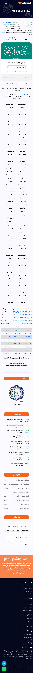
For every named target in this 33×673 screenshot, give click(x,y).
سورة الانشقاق (27, 353)
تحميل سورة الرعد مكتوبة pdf (23, 317)
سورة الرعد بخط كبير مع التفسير (22, 320)
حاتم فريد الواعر (22, 131)
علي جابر (10, 212)
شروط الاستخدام (27, 589)
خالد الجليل (10, 121)
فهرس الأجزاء (28, 621)
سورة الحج (28, 337)
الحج (13, 530)
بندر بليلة (22, 121)
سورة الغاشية (6, 353)
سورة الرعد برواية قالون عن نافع (22, 314)
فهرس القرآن (28, 618)
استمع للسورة (26, 23)
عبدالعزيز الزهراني (22, 191)
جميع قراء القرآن (10, 72)
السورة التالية (9, 84)
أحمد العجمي (22, 111)
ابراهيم (14, 527)
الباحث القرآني (28, 602)
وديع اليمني (10, 292)
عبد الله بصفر (10, 191)
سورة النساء (7, 327)
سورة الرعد (9, 23)
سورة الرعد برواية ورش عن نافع (22, 311)
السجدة (19, 534)
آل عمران (18, 327)
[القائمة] (2, 3)
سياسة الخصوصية (27, 586)
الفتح (21, 537)
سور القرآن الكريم (27, 637)
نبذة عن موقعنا (28, 591)
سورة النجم (28, 347)
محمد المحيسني (22, 252)
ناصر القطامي (10, 282)
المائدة (26, 527)
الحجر (9, 527)
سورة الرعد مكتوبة (26, 309)
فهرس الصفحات (28, 627)
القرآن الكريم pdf (28, 635)
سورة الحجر (28, 333)
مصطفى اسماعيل (22, 282)
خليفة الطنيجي (22, 141)
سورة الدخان (7, 340)
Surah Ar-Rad (6, 25)
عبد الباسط (22, 171)
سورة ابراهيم (7, 330)
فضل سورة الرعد (27, 323)
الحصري (10, 262)
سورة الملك (17, 350)
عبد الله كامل (10, 201)
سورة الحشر (28, 350)
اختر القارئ (27, 25)
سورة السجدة (27, 340)
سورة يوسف (17, 330)
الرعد (16, 84)
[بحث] (6, 378)
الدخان (26, 537)
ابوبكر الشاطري (10, 151)
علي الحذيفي (22, 212)
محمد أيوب (10, 242)
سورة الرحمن (17, 347)
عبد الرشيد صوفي (10, 181)
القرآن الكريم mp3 (26, 94)
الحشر (9, 541)
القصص (8, 530)
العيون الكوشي (10, 222)
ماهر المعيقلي (23, 242)
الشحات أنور (22, 161)
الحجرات (15, 537)
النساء (11, 523)
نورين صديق (22, 292)
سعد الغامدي (10, 141)
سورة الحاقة (7, 350)
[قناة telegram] (4, 663)
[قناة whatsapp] (4, 669)
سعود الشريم (22, 151)
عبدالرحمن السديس (23, 181)
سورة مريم (7, 333)
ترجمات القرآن (28, 608)
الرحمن (21, 541)
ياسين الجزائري (10, 302)
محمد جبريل (10, 252)
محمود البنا (22, 272)
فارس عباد (10, 232)
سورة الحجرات (16, 343)
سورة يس (17, 340)
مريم (18, 530)
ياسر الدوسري (22, 302)
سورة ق (8, 343)
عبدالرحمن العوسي (10, 171)
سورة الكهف (17, 333)
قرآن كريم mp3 (16, 23)
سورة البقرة (28, 327)
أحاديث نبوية (28, 605)
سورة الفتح (28, 343)
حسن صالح (10, 131)
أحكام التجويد (28, 640)
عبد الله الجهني (22, 201)
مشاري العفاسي (10, 272)
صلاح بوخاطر (10, 161)
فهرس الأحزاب (28, 624)
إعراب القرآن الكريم (27, 643)
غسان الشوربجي (22, 232)
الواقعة (15, 541)
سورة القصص (16, 337)
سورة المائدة (27, 330)
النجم (27, 541)
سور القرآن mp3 (21, 72)
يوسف (20, 527)
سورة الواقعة (6, 347)
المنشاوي (23, 262)
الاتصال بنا (29, 594)
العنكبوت (8, 337)
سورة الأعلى (17, 353)
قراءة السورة (26, 27)
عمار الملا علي (10, 111)
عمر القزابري (22, 222)
